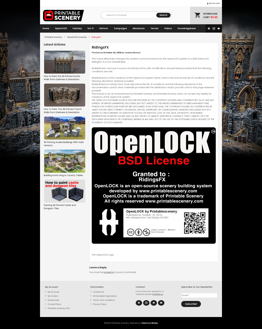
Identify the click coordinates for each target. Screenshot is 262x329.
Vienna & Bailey (149, 323)
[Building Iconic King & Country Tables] (64, 161)
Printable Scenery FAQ (59, 308)
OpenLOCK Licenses (77, 37)
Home (46, 28)
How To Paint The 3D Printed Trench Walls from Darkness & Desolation (63, 111)
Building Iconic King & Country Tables (63, 175)
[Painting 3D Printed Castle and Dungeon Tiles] (64, 191)
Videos (168, 28)
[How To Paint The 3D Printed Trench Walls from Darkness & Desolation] (64, 95)
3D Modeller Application (105, 296)
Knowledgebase (187, 28)
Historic (103, 28)
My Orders (53, 296)
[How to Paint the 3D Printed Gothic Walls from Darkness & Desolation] (64, 62)
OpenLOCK (61, 28)
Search (163, 15)
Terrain (154, 28)
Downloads (53, 300)
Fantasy (77, 28)
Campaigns (120, 28)
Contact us (157, 294)
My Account (214, 3)
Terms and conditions (104, 300)
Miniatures (139, 28)
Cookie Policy (54, 304)
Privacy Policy (99, 304)
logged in (109, 272)
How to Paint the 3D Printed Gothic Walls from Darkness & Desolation (62, 78)
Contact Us (98, 291)
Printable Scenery (53, 37)
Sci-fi (90, 28)
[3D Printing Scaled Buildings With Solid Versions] (64, 128)
